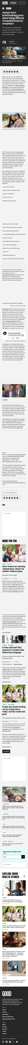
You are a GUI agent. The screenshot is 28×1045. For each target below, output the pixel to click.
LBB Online (19, 428)
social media (12, 586)
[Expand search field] (20, 3)
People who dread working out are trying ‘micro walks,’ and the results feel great (14, 710)
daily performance (14, 591)
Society (4, 1026)
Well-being (11, 704)
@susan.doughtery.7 (11, 321)
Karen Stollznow (18, 664)
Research (10, 645)
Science (4, 1029)
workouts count (6, 731)
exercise (8, 741)
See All (24, 876)
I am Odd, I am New (11, 421)
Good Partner (6, 661)
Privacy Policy (12, 1038)
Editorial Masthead (7, 1016)
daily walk (15, 584)
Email (5, 853)
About (4, 1010)
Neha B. (12, 41)
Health (9, 8)
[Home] (3, 8)
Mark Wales (5, 578)
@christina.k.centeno (7, 275)
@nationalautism (18, 89)
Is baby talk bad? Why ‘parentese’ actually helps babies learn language (13, 650)
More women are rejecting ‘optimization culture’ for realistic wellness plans (13, 568)
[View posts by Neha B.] (4, 43)
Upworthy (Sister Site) (8, 1019)
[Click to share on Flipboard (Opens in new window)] (12, 72)
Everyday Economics (8, 841)
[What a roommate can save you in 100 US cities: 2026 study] (14, 842)
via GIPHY (4, 400)
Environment (6, 804)
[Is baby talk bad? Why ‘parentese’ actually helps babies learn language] (14, 892)
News (4, 824)
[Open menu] (24, 3)
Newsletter (5, 1014)
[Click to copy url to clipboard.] (17, 72)
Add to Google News (10, 492)
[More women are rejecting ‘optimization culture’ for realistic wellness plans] (14, 833)
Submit (24, 857)
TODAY (21, 358)
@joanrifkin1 (5, 309)
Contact (4, 1012)
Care (4, 564)
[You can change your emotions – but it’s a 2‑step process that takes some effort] (14, 973)
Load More (6, 751)
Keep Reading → (6, 632)
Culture (4, 1033)
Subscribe (13, 2)
